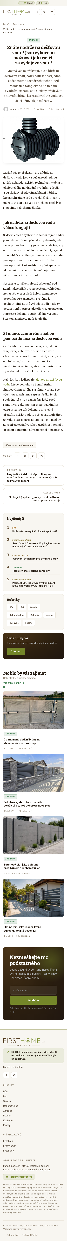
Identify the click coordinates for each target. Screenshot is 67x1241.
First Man (8, 1141)
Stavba (34, 607)
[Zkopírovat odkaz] (41, 456)
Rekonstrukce (16, 615)
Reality (28, 622)
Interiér (49, 615)
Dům (11, 607)
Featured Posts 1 (30, 1235)
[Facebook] (6, 1075)
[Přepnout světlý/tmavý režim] (44, 12)
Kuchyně (14, 622)
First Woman (9, 1145)
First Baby (8, 1150)
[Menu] (52, 12)
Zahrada (17, 24)
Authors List (13, 1235)
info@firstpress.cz (21, 1176)
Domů (6, 24)
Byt (22, 607)
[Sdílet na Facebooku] (17, 456)
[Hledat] (37, 12)
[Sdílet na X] (25, 456)
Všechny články (12, 682)
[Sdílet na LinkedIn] (33, 456)
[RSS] (14, 1075)
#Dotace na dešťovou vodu (20, 445)
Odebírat (16, 651)
